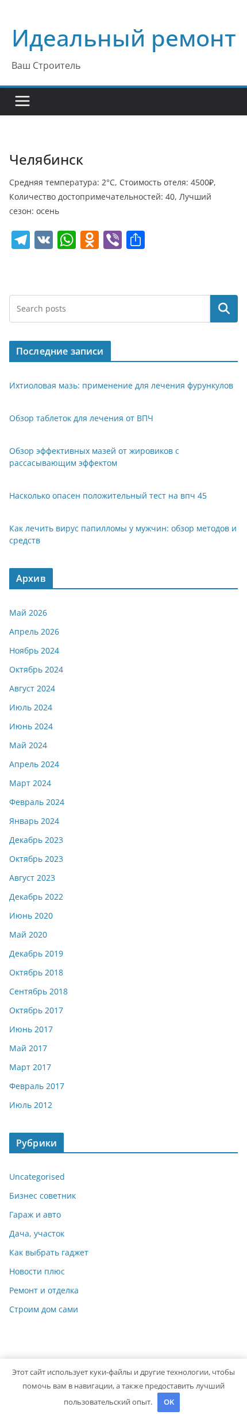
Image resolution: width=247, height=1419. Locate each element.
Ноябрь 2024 (34, 650)
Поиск (224, 308)
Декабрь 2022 (36, 896)
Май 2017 (28, 1048)
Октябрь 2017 (36, 1010)
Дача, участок (36, 1233)
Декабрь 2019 (36, 953)
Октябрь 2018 (36, 972)
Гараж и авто (35, 1214)
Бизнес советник (42, 1195)
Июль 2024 (30, 707)
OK (169, 1402)
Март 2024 (30, 782)
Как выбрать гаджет (48, 1252)
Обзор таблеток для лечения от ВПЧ (81, 418)
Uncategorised (37, 1176)
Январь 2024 (34, 820)
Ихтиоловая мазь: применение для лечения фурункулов (121, 385)
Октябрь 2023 (36, 858)
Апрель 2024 (34, 764)
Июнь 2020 (31, 915)
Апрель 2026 (34, 631)
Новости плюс (37, 1271)
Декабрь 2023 (36, 839)
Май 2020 (28, 934)
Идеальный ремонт (123, 37)
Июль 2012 (30, 1104)
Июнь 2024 (31, 726)
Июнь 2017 (31, 1029)
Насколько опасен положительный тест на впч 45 (108, 495)
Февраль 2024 (36, 801)
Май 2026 (28, 612)
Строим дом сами (43, 1309)
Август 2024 (32, 688)
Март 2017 (30, 1067)
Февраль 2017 (36, 1085)
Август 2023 (32, 877)
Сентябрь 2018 (38, 991)
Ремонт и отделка (44, 1290)
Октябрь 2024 (36, 669)
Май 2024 (28, 745)
